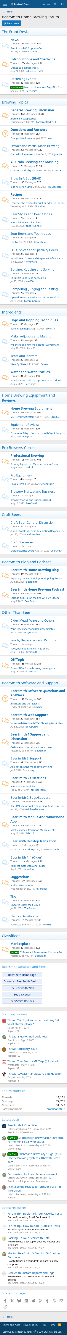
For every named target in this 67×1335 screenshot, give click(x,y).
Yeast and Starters (23, 356)
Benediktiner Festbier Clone (25, 222)
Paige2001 (28, 436)
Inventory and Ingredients (25, 703)
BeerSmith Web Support (29, 715)
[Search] (62, 4)
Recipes (16, 194)
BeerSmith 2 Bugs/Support (30, 797)
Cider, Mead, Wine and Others (32, 620)
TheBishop (30, 908)
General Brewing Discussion (32, 110)
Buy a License (22, 994)
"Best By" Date (18, 364)
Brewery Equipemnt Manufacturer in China (34, 464)
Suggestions (19, 877)
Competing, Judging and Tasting (34, 289)
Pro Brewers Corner (19, 447)
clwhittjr (50, 328)
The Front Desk (15, 31)
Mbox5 (30, 833)
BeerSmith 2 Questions (28, 778)
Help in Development (26, 916)
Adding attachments (21, 885)
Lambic (14, 242)
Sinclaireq (40, 206)
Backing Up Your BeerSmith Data (28, 1238)
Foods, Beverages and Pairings (33, 640)
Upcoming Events (23, 79)
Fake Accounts (18, 924)
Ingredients (12, 312)
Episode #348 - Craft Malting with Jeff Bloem (34, 597)
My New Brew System (22, 416)
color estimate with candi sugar (27, 865)
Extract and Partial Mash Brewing (34, 146)
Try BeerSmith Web (22, 988)
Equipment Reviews (24, 424)
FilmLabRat (40, 242)
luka (50, 138)
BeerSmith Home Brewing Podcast (37, 589)
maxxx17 (31, 671)
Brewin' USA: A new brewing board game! (33, 668)
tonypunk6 (32, 726)
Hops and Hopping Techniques (34, 320)
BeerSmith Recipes (22, 1001)
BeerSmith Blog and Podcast (26, 561)
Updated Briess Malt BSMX (25, 904)
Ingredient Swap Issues (23, 118)
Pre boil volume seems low (25, 154)
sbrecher (37, 707)
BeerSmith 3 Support (25, 758)
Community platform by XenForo (32, 1331)
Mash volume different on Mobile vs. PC (32, 830)
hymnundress (32, 301)
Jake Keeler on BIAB (21, 186)
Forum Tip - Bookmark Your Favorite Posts (34, 1213)
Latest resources (14, 1207)
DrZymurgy (30, 632)
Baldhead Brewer (34, 809)
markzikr (29, 467)
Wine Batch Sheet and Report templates (32, 629)
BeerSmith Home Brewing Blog (34, 570)
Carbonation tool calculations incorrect (31, 747)
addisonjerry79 (34, 71)
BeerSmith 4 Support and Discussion (27, 1181)
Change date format (21, 138)
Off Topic (17, 659)
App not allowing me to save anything (31, 766)
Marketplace (20, 944)
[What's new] (55, 4)
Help (43, 1324)
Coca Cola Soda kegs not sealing (28, 277)
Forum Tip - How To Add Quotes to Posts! (33, 1226)
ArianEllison (47, 483)
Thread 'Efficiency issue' (22, 1048)
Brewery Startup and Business (32, 491)
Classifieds (11, 935)
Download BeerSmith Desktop (22, 981)
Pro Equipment (21, 475)
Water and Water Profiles (30, 372)
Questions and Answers (28, 129)
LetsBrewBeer (33, 534)
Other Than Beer (16, 612)
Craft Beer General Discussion (32, 522)
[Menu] (5, 4)
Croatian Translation (21, 849)
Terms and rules (11, 1324)
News (14, 40)
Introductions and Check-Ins (32, 59)
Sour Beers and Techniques (30, 233)
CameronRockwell (46, 122)
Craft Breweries (22, 542)
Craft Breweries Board (22, 550)
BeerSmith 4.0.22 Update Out (26, 48)
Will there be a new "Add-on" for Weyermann (35, 344)
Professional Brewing (27, 455)
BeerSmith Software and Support (30, 682)
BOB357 (55, 416)
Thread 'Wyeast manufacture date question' (35, 1073)
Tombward (31, 261)
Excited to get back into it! (24, 67)
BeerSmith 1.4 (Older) (26, 857)
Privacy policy (30, 1324)
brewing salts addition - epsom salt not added (35, 380)
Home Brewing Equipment (31, 408)
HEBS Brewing (18, 483)
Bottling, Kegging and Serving (32, 269)
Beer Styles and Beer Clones (31, 214)
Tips (13, 896)
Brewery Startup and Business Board (30, 500)
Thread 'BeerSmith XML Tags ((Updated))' (33, 1061)
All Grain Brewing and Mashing (34, 162)
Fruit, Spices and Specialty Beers (34, 250)
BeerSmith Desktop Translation (33, 841)
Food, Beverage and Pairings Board (29, 648)
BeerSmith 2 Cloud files (23, 786)
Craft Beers (11, 514)
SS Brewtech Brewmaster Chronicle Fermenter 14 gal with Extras (35, 1139)
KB (59, 170)
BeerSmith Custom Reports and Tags (30, 1273)
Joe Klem (59, 154)
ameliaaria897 (38, 789)
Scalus (44, 364)
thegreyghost (34, 225)
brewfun (29, 869)
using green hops (20, 328)
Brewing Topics (15, 102)
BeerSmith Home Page (22, 975)
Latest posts (11, 1119)
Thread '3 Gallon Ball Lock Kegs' (27, 1036)
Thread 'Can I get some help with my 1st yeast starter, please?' (33, 1022)
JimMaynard (55, 186)
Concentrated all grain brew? (26, 170)
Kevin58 (30, 348)
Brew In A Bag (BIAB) (25, 178)
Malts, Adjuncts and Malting (30, 336)
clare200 (29, 281)
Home (52, 1324)
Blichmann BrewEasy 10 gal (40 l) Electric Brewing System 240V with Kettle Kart (34, 1157)
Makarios (42, 888)
